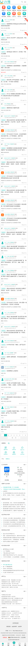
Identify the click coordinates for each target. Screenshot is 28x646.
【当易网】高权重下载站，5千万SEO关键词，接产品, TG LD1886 (13, 412)
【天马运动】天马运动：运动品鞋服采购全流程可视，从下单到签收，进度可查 (13, 135)
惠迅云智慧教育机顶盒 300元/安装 (9, 602)
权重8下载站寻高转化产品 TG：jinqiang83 (13, 555)
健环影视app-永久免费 (8, 549)
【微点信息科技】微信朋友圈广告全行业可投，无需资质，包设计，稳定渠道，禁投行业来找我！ (13, 234)
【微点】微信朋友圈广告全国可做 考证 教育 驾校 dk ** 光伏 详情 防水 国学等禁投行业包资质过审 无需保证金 (14, 318)
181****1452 (7, 242)
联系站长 (5, 637)
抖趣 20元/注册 (5, 587)
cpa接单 (20, 626)
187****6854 (7, 407)
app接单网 (14, 626)
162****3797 (7, 393)
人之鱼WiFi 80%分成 (17, 613)
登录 (25, 2)
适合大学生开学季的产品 (8, 533)
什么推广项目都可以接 (8, 572)
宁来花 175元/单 (15, 615)
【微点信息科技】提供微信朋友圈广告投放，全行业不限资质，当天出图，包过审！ (13, 191)
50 (12, 437)
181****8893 (7, 256)
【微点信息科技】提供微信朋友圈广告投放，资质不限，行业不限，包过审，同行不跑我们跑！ (13, 122)
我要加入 (8, 458)
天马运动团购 (7, 130)
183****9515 (7, 352)
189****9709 (7, 340)
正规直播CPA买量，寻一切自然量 (11, 487)
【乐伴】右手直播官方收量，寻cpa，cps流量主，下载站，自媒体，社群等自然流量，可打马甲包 (14, 385)
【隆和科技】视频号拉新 (12, 108)
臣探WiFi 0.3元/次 (5, 615)
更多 (25, 464)
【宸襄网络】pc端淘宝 (12, 371)
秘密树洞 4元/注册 (5, 580)
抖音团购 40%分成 (18, 598)
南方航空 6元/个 (5, 616)
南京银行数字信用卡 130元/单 (8, 596)
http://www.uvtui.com (18, 630)
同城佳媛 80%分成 (5, 581)
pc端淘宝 (5, 491)
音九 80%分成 (15, 583)
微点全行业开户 (7, 116)
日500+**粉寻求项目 (7, 568)
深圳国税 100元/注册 (6, 603)
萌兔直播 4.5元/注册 (16, 580)
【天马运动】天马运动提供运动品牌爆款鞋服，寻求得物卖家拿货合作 (13, 219)
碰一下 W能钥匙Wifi (7, 566)
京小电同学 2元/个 (16, 618)
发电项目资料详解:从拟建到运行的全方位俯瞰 (13, 537)
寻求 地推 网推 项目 (7, 564)
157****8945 (7, 421)
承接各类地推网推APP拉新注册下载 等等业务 (13, 570)
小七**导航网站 (6, 551)
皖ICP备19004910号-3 (15, 637)
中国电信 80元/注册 (6, 594)
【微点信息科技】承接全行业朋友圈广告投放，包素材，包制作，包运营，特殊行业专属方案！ (13, 164)
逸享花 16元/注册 (14, 587)
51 (15, 437)
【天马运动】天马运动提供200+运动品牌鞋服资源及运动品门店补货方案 (14, 177)
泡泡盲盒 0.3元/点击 (6, 613)
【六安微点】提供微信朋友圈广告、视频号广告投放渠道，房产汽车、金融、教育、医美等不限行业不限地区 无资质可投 (13, 262)
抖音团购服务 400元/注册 (7, 598)
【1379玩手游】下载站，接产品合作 (16, 344)
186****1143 (7, 19)
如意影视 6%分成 (5, 611)
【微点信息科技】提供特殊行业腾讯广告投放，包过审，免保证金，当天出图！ (13, 289)
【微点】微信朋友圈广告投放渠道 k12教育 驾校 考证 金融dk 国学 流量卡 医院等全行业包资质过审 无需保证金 (13, 248)
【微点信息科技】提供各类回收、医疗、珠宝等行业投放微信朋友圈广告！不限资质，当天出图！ (13, 332)
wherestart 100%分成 (17, 585)
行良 (5, 103)
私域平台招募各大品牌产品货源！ (11, 541)
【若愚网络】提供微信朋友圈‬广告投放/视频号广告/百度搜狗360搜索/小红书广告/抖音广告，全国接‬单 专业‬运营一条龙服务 (14, 150)
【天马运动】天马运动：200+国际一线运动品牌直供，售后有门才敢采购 (14, 303)
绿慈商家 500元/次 (15, 611)
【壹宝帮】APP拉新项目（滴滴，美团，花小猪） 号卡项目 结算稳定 (13, 80)
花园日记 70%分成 (15, 581)
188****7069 (7, 75)
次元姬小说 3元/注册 (6, 585)
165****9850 (7, 144)
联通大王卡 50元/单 (6, 600)
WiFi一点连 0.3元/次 (6, 618)
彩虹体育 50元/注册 (6, 583)
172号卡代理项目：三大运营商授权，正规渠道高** (14, 557)
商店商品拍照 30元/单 (17, 600)
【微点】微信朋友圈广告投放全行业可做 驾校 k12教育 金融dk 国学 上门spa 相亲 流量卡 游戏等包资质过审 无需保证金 (14, 276)
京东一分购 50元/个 (16, 603)
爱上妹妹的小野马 (8, 379)
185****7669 (7, 89)
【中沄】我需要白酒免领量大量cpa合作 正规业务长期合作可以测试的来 (13, 94)
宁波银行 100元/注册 (15, 616)
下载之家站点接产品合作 (8, 553)
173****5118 (7, 366)
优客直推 (8, 626)
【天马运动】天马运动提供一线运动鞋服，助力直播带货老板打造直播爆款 (13, 205)
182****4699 (7, 61)
